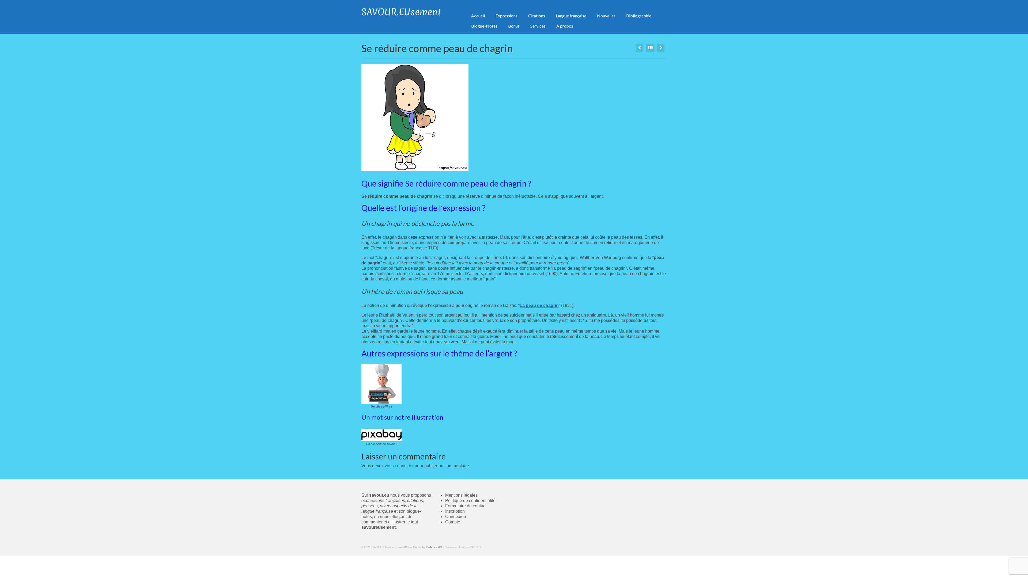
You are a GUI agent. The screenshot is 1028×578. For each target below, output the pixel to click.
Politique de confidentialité (470, 500)
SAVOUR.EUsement (401, 12)
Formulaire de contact (465, 506)
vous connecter (399, 465)
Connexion (455, 516)
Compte (452, 522)
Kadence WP (434, 547)
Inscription (455, 511)
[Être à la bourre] (660, 48)
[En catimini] (639, 48)
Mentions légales (461, 495)
